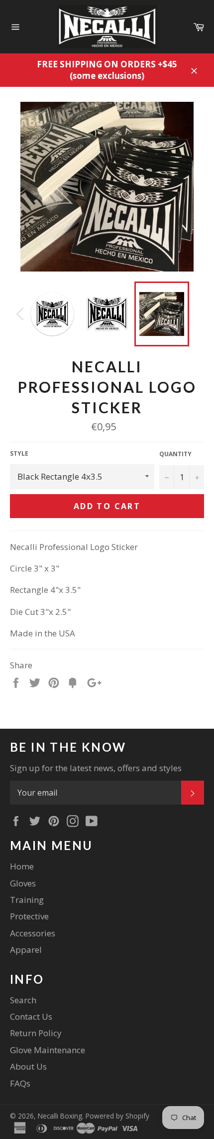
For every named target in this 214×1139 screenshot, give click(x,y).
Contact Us (31, 1016)
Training (27, 899)
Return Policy (36, 1033)
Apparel (26, 949)
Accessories (32, 933)
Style (19, 454)
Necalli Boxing (60, 1116)
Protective (29, 916)
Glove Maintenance (47, 1050)
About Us (28, 1066)
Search (23, 1000)
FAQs (20, 1083)
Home (22, 866)
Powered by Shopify (117, 1116)
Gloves (23, 883)
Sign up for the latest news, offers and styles (96, 768)
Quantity (175, 454)
